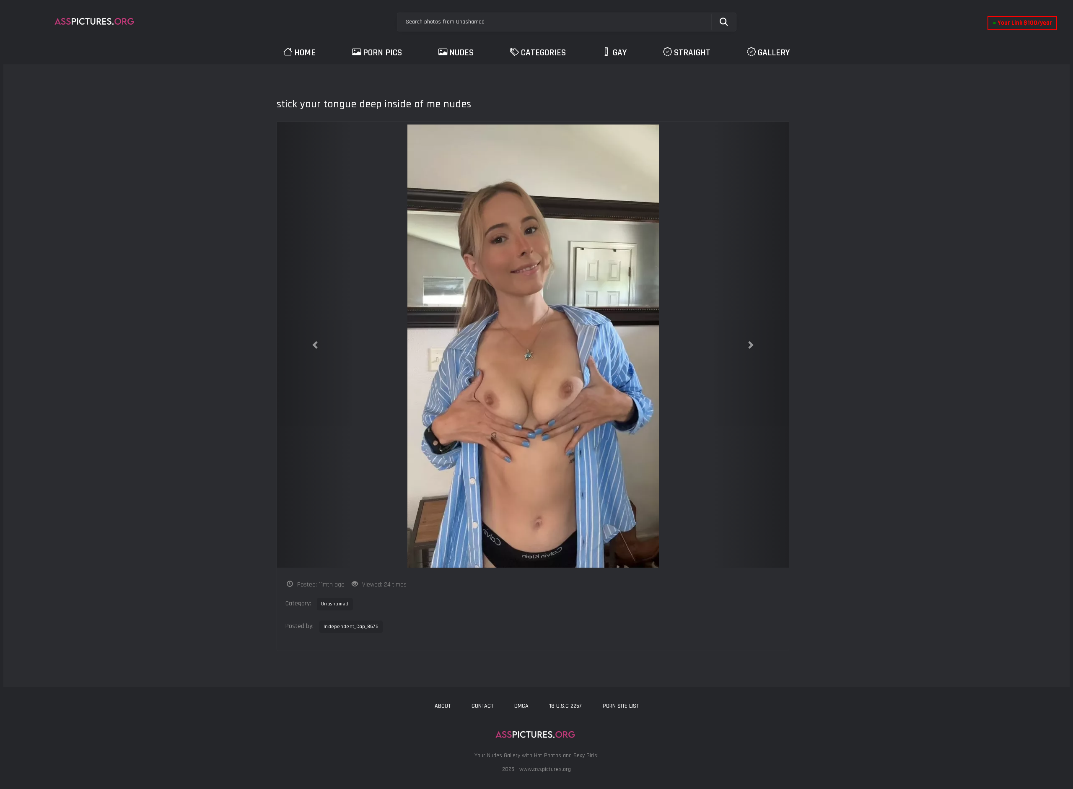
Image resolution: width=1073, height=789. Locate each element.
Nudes (461, 52)
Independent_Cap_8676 (351, 626)
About (443, 706)
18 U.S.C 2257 (565, 706)
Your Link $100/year (1022, 23)
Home (305, 52)
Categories (543, 52)
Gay (620, 52)
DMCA (521, 706)
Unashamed (335, 604)
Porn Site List (621, 706)
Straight (692, 52)
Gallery (774, 52)
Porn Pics (382, 52)
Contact (482, 706)
